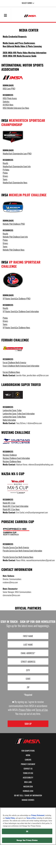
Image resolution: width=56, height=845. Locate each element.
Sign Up (28, 723)
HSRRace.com (28, 791)
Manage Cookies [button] (28, 800)
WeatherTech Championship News (15, 182)
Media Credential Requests (15, 36)
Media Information (9, 419)
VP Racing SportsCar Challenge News (16, 327)
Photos (5, 172)
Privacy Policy (25, 710)
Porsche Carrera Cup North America (16, 547)
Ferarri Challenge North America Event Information (21, 365)
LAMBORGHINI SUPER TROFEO (21, 384)
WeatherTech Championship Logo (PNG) (17, 153)
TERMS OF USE (28, 773)
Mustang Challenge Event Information (16, 458)
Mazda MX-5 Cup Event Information (15, 506)
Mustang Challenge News (12, 461)
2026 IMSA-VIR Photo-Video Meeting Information (24, 52)
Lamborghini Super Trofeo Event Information (19, 413)
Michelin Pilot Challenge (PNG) (14, 223)
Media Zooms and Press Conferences (19, 43)
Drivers (5, 176)
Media (28, 755)
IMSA (23, 122)
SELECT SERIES (27, 2)
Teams (5, 179)
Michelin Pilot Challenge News (13, 249)
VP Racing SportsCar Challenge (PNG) (16, 298)
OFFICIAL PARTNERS (28, 608)
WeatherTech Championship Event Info (17, 166)
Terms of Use (42, 710)
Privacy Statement (28, 764)
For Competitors (28, 750)
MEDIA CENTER (28, 30)
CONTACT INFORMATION (16, 569)
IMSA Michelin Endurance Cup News (16, 107)
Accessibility (28, 777)
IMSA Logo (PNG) (9, 88)
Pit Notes (6, 169)
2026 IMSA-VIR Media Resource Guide (19, 55)
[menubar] (5, 15)
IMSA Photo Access (10, 98)
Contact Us (28, 768)
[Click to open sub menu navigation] (5, 15)
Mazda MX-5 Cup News (11, 509)
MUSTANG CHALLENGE (15, 432)
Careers (28, 759)
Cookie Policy (10, 818)
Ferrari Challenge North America (14, 362)
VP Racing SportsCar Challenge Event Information (21, 311)
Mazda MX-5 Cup (9, 502)
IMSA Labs (28, 782)
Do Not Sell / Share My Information (28, 795)
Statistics (6, 101)
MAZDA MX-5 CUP (12, 473)
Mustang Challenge (10, 454)
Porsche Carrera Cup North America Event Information (22, 550)
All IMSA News (8, 104)
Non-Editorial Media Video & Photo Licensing (22, 46)
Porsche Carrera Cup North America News (18, 557)
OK (27, 831)
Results (5, 163)
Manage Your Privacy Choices (27, 840)
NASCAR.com (28, 786)
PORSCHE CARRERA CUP (17, 521)
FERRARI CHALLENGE (15, 339)
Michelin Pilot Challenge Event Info (15, 236)
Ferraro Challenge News (11, 372)
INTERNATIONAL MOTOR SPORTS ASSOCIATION (22, 67)
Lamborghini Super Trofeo (12, 410)
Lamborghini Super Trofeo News (14, 416)
